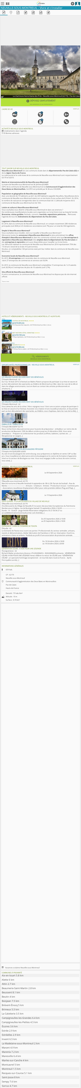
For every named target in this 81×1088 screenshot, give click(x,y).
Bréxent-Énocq (13, 1005)
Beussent (11, 992)
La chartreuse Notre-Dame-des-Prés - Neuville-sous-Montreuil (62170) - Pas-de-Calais (46, 96)
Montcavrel (11, 1064)
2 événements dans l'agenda (15, 131)
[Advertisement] (40, 30)
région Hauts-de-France (16, 173)
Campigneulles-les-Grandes (21, 1018)
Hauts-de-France (12, 588)
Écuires (10, 1026)
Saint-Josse (11, 1077)
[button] (40, 102)
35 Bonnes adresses (11, 133)
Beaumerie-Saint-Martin (19, 988)
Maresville (11, 1056)
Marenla (10, 1051)
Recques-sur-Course (17, 1073)
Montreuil (11, 1068)
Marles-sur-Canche (15, 1060)
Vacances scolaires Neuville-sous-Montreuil (22, 967)
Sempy (9, 1081)
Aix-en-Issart (12, 975)
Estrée (9, 1030)
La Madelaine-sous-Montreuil (21, 1043)
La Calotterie (12, 1013)
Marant (10, 1047)
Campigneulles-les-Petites (20, 1022)
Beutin (8, 996)
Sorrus (9, 1085)
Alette (8, 979)
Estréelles (11, 1034)
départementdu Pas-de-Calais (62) (63, 171)
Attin (8, 984)
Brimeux (10, 1009)
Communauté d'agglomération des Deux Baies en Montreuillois (31, 581)
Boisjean (10, 1001)
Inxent (9, 1039)
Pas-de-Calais (11, 585)
